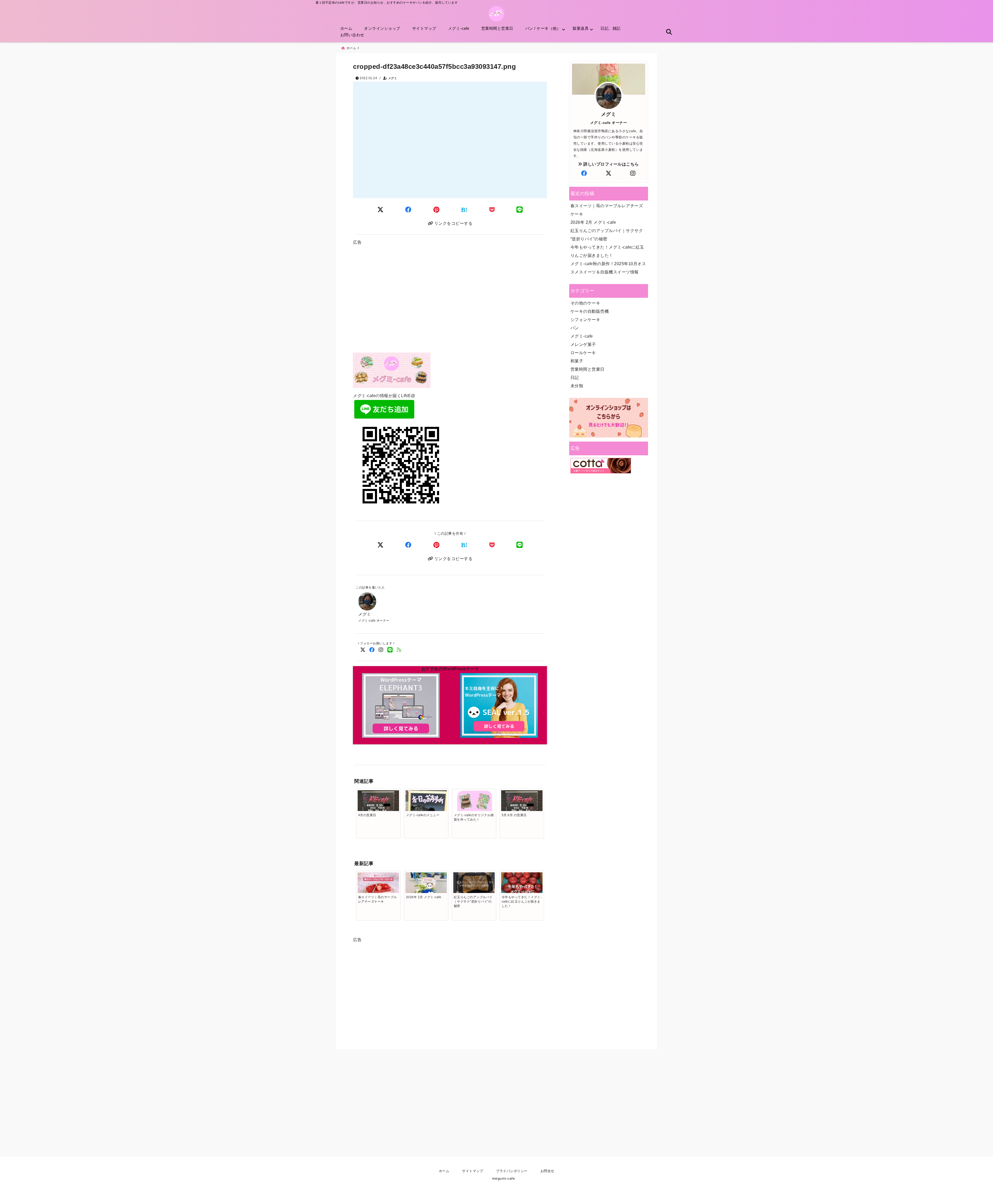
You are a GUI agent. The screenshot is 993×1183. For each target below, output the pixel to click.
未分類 (576, 386)
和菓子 (576, 361)
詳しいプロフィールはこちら (610, 164)
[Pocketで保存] (492, 544)
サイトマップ (424, 28)
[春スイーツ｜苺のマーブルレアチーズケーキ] (378, 886)
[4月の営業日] (378, 802)
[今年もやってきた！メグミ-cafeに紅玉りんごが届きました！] (522, 893)
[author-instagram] (633, 173)
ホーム (346, 28)
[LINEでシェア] (519, 209)
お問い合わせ (352, 35)
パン (574, 328)
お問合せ (547, 1171)
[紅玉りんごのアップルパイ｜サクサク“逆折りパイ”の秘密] (474, 883)
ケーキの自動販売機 (589, 311)
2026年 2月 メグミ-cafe (593, 222)
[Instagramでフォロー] (380, 650)
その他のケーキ (585, 303)
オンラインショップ (382, 28)
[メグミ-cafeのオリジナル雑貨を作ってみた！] (474, 810)
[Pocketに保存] (492, 209)
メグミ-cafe (458, 28)
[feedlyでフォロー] (398, 650)
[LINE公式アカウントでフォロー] (389, 650)
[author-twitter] (608, 173)
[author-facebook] (584, 173)
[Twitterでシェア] (380, 209)
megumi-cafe (503, 1178)
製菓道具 (581, 28)
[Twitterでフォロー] (362, 650)
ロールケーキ (583, 353)
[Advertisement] (450, 301)
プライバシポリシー (512, 1171)
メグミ (392, 78)
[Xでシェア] (380, 544)
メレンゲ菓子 (583, 344)
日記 (574, 377)
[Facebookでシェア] (408, 209)
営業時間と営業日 (497, 28)
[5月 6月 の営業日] (522, 802)
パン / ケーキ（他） (543, 28)
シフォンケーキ (585, 319)
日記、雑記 (610, 28)
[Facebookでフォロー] (371, 650)
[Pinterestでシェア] (436, 209)
